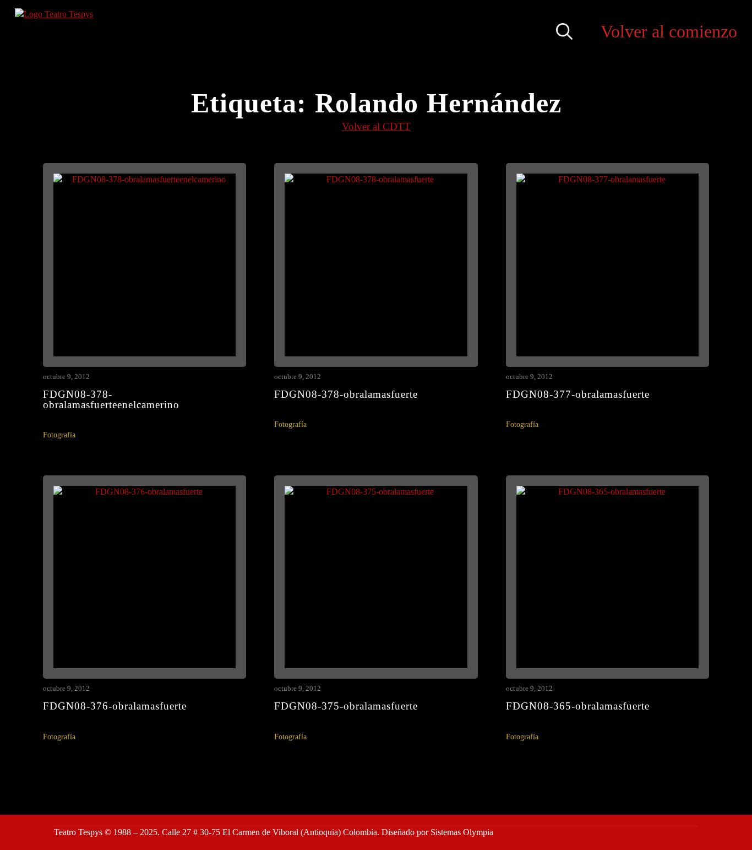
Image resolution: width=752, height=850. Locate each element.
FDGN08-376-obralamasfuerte (115, 706)
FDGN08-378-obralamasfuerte (346, 394)
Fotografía (59, 435)
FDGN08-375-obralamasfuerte (346, 706)
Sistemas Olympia (462, 832)
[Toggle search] (564, 31)
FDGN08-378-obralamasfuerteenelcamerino (111, 399)
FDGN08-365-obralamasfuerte (578, 706)
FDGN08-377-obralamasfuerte (578, 394)
